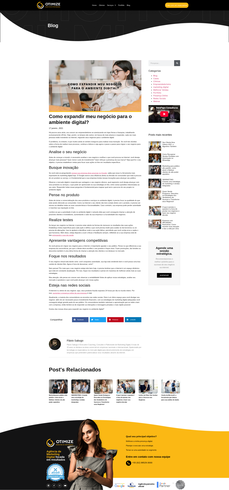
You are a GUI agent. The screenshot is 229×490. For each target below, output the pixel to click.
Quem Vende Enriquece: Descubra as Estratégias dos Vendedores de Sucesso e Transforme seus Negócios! (170, 196)
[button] (80, 319)
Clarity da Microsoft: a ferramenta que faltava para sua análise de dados (170, 397)
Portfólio (121, 5)
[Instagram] (60, 486)
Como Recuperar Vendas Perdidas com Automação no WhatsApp (170, 157)
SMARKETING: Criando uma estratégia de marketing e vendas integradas (171, 182)
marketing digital (161, 87)
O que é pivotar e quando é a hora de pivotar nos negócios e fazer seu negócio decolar (170, 211)
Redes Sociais (159, 98)
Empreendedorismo (162, 84)
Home (94, 5)
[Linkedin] (48, 486)
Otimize (102, 5)
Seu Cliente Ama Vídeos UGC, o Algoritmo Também (169, 144)
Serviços (110, 5)
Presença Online (160, 95)
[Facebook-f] (54, 486)
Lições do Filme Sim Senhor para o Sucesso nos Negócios (148, 397)
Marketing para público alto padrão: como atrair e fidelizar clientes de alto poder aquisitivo (171, 170)
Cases (156, 78)
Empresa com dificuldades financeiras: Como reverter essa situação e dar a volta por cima (170, 224)
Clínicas (156, 81)
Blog (128, 5)
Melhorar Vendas (160, 90)
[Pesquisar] (177, 63)
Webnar (156, 101)
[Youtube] (65, 486)
